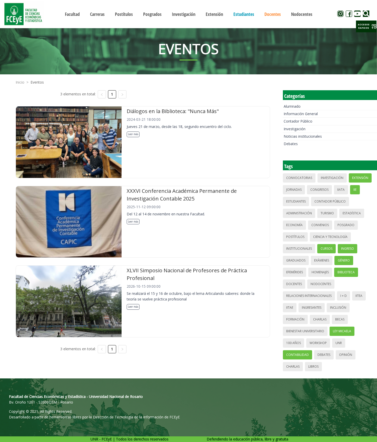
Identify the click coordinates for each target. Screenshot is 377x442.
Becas (339, 319)
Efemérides (294, 272)
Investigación (294, 128)
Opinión (345, 355)
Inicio (20, 82)
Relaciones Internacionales (309, 296)
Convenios (320, 225)
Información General (301, 113)
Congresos (319, 189)
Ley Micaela (342, 331)
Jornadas (294, 189)
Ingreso (347, 248)
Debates (291, 143)
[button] (366, 26)
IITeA (358, 296)
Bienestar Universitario (305, 331)
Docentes (294, 284)
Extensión (360, 178)
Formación (295, 319)
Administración (299, 213)
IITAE (289, 307)
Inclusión (338, 307)
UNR (338, 343)
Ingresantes (311, 307)
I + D (343, 296)
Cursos (326, 248)
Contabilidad (297, 355)
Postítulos (295, 237)
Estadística (352, 213)
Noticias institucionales (303, 136)
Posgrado (346, 225)
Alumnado (292, 106)
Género (344, 260)
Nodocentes (321, 284)
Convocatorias (299, 178)
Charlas (319, 319)
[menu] (188, 14)
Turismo (327, 213)
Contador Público (298, 121)
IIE (354, 189)
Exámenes (321, 260)
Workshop (318, 343)
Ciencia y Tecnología (330, 237)
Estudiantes (296, 201)
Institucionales (299, 248)
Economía (294, 225)
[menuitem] (72, 14)
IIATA (341, 189)
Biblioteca (346, 272)
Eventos (37, 82)
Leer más (133, 134)
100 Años (293, 343)
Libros (313, 366)
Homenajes (320, 272)
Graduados (295, 260)
